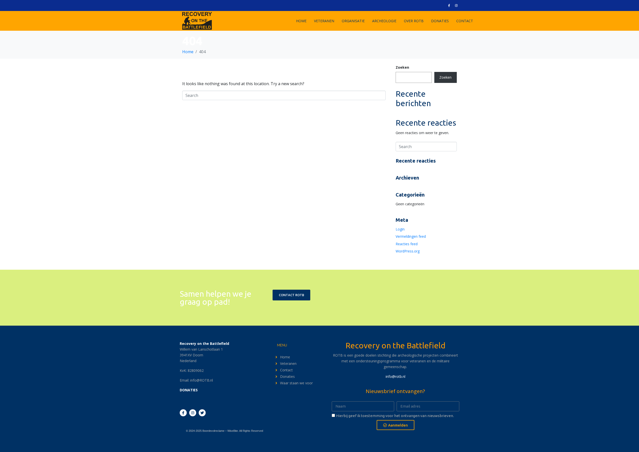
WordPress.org (408, 251)
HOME (301, 20)
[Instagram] (456, 5)
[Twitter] (202, 412)
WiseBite (232, 430)
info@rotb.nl (395, 376)
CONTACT (464, 20)
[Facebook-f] (449, 5)
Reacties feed (407, 243)
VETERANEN (324, 20)
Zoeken (402, 67)
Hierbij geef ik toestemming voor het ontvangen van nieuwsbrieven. (395, 416)
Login (400, 229)
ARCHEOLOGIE (384, 20)
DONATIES (440, 20)
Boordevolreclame (213, 430)
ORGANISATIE (353, 20)
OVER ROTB (414, 20)
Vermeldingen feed (411, 236)
